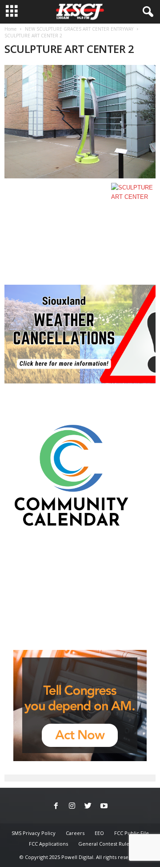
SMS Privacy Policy (34, 833)
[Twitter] (88, 806)
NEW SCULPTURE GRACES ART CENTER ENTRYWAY (79, 29)
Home (10, 29)
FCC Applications (48, 843)
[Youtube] (104, 806)
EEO (99, 833)
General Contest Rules (105, 843)
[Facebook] (56, 806)
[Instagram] (72, 806)
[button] (146, 12)
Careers (75, 833)
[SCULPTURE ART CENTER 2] (80, 121)
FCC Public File (131, 833)
